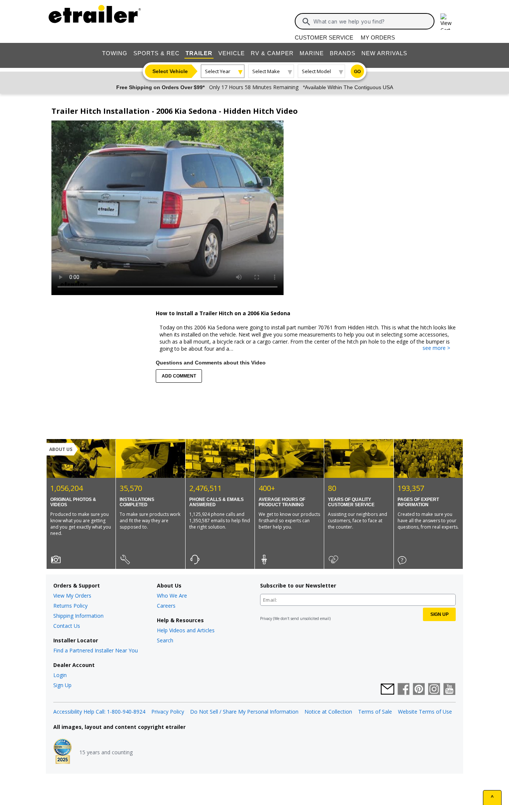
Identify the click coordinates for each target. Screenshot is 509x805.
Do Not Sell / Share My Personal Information (244, 711)
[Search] (306, 21)
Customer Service (324, 37)
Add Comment (179, 376)
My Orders (378, 37)
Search (165, 640)
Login (60, 675)
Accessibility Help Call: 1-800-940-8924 (99, 711)
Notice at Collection (328, 711)
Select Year (217, 71)
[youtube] (449, 689)
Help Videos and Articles (186, 630)
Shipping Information (78, 615)
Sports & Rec (156, 53)
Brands (342, 53)
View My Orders (72, 595)
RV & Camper (272, 53)
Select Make (266, 71)
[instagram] (434, 689)
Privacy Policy (167, 711)
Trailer (199, 53)
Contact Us (66, 625)
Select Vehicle (170, 71)
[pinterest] (418, 689)
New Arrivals (384, 53)
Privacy (266, 618)
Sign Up (62, 685)
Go (357, 71)
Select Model (316, 71)
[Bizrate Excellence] (63, 752)
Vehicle (231, 53)
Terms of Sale (375, 711)
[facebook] (403, 689)
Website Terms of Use (425, 711)
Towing (114, 53)
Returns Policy (70, 605)
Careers (166, 605)
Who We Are (172, 595)
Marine (312, 53)
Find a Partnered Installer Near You (95, 650)
